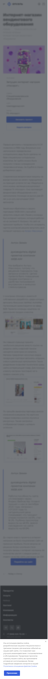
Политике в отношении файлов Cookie (20, 666)
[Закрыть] (45, 641)
